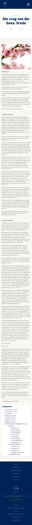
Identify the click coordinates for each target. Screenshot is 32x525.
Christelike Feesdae (13, 444)
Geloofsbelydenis (16, 470)
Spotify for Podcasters (16, 508)
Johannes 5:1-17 (10, 420)
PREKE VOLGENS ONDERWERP (14, 424)
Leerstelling (14, 438)
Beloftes (13, 428)
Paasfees (14, 450)
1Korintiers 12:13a (10, 410)
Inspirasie (14, 436)
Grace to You (16, 520)
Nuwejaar (14, 448)
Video (11, 29)
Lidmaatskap (16, 476)
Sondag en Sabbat (16, 452)
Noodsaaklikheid (16, 440)
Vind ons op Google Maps (16, 499)
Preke (16, 464)
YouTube (16, 511)
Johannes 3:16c (9, 418)
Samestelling (15, 442)
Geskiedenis (16, 467)
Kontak (16, 479)
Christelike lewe (12, 454)
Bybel (10, 426)
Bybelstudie (14, 430)
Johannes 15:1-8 (10, 416)
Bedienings (16, 473)
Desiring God (16, 517)
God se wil (14, 434)
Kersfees (14, 446)
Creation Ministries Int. (16, 514)
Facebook (16, 505)
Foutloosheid (15, 432)
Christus (7, 414)
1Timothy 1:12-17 (10, 412)
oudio (21, 29)
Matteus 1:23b (9, 422)
